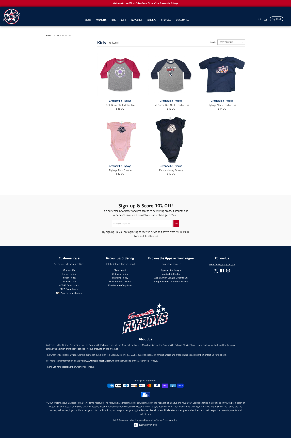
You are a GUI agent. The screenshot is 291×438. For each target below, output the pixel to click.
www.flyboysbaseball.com (222, 264)
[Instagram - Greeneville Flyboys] (228, 271)
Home (49, 35)
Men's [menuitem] (88, 20)
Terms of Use (69, 281)
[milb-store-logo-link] (145, 396)
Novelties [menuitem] (136, 20)
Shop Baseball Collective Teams (171, 281)
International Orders (120, 281)
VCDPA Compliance (69, 285)
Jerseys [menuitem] (151, 20)
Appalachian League (171, 270)
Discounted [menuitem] (182, 20)
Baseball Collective (171, 273)
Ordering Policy (120, 273)
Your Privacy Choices (71, 292)
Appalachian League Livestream (171, 277)
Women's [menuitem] (101, 20)
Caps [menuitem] (123, 20)
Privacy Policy (69, 277)
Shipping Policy (120, 277)
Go (176, 223)
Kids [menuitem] (113, 20)
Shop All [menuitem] (166, 20)
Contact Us (69, 270)
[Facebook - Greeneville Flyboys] (222, 271)
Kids (56, 35)
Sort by (213, 42)
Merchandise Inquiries (120, 285)
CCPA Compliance (69, 289)
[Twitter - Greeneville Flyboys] (216, 271)
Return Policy (69, 273)
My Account (120, 270)
